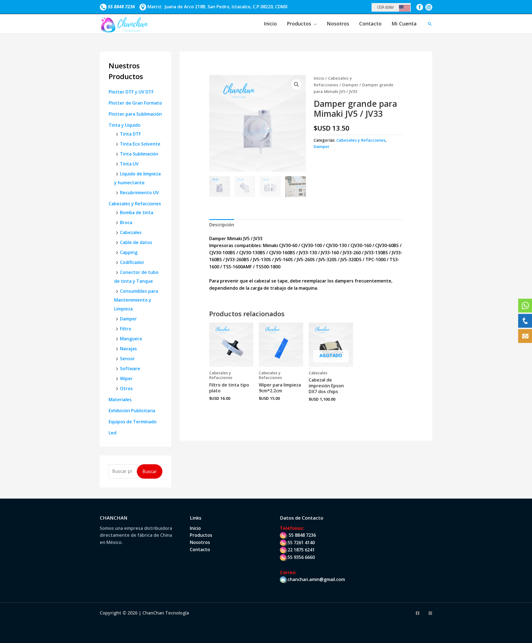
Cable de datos (136, 242)
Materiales (120, 399)
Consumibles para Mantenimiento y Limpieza (136, 300)
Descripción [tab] (221, 225)
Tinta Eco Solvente (140, 144)
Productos (299, 23)
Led (112, 433)
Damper (128, 319)
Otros (126, 388)
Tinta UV (129, 164)
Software (130, 368)
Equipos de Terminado (133, 422)
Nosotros (338, 23)
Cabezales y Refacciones (135, 204)
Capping (128, 252)
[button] (429, 23)
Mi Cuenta (404, 23)
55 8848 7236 (302, 535)
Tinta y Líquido (124, 125)
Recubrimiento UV (139, 193)
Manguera (131, 339)
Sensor (127, 359)
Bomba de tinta (136, 212)
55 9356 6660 (301, 557)
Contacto (370, 23)
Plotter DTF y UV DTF (131, 92)
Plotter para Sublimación (135, 114)
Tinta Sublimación (139, 154)
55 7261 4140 (301, 543)
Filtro (125, 329)
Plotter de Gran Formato (135, 103)
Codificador (132, 262)
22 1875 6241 (301, 550)
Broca (126, 222)
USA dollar (385, 7)
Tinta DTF (130, 134)
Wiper (126, 378)
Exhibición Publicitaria (132, 411)
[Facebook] (418, 613)
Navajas (128, 349)
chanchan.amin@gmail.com (316, 579)
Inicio (270, 23)
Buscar (149, 471)
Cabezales (131, 232)
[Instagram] (430, 613)
